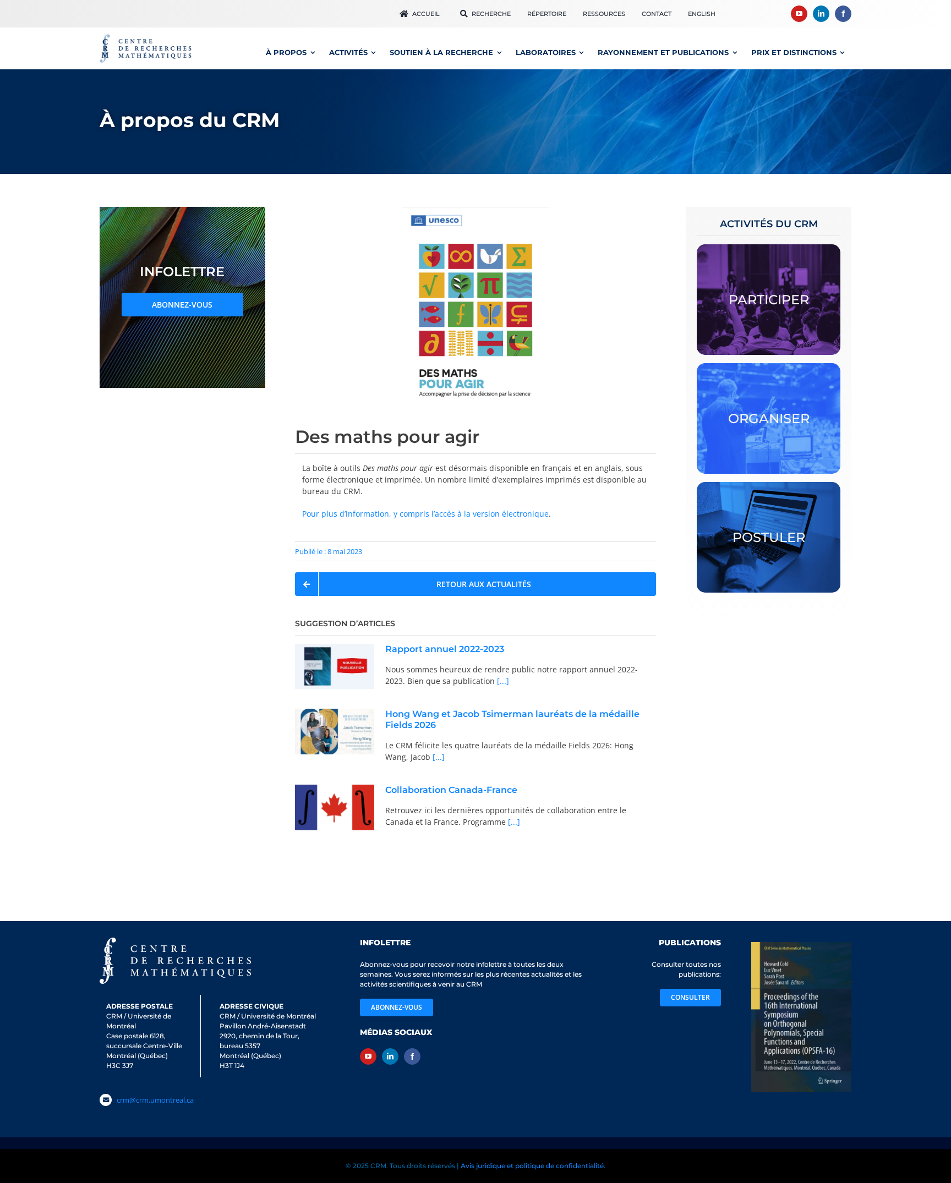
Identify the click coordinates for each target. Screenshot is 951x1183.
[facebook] (843, 14)
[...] (502, 681)
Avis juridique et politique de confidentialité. (533, 1166)
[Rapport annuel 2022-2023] (334, 666)
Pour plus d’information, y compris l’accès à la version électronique (425, 513)
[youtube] (799, 14)
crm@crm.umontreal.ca (155, 1110)
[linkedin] (821, 14)
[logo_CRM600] (147, 36)
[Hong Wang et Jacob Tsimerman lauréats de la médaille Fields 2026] (334, 731)
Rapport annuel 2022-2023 (444, 649)
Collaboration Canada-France (451, 790)
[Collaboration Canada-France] (334, 807)
